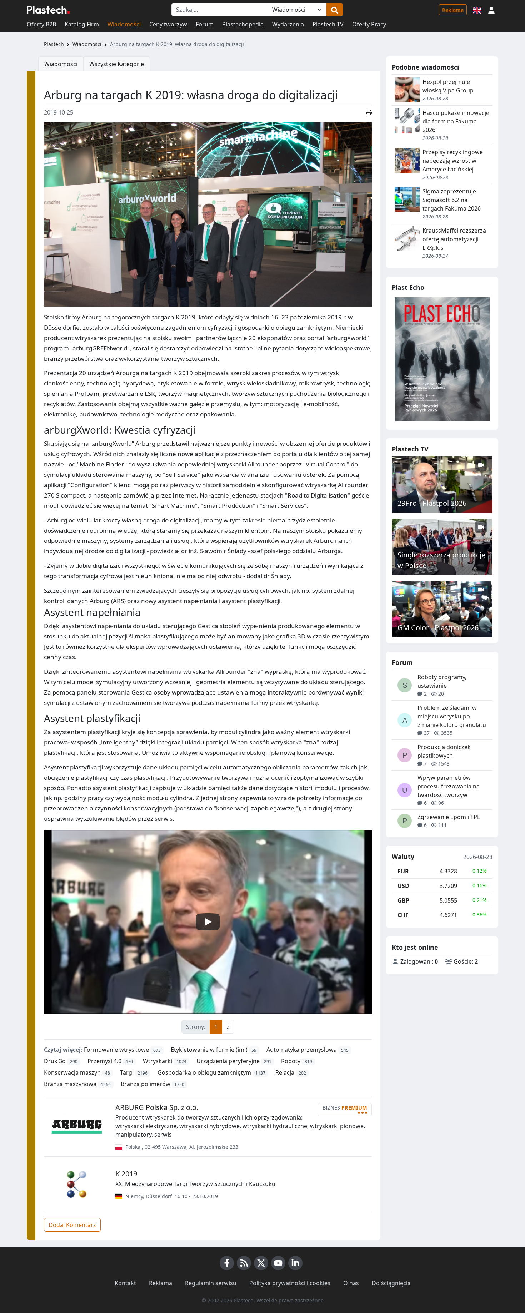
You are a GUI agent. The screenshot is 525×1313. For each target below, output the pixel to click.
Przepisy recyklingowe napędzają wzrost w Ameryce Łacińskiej (452, 160)
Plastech (54, 44)
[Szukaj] (334, 9)
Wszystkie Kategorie (116, 64)
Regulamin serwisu (210, 1283)
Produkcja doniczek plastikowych (444, 751)
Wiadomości (124, 24)
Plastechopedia (243, 24)
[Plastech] (48, 10)
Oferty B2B (41, 24)
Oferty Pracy (369, 24)
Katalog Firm (82, 24)
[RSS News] (244, 1263)
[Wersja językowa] (477, 9)
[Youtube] (278, 1263)
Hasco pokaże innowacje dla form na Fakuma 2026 (455, 121)
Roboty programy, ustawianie (442, 681)
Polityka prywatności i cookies (289, 1283)
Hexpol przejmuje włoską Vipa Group (448, 86)
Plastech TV (328, 24)
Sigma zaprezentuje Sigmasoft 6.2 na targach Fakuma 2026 (451, 199)
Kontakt (125, 1283)
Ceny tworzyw (168, 24)
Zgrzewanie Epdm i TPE (449, 817)
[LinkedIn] (295, 1263)
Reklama (453, 9)
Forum (205, 24)
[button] (491, 9)
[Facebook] (227, 1263)
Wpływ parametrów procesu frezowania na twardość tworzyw (449, 786)
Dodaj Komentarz (72, 1225)
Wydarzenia (288, 24)
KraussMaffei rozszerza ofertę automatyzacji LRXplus (454, 239)
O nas (351, 1283)
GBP (403, 900)
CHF (403, 915)
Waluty (403, 857)
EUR (403, 871)
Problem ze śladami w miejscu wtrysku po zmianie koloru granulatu (452, 716)
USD (403, 886)
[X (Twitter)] (261, 1263)
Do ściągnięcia (391, 1283)
